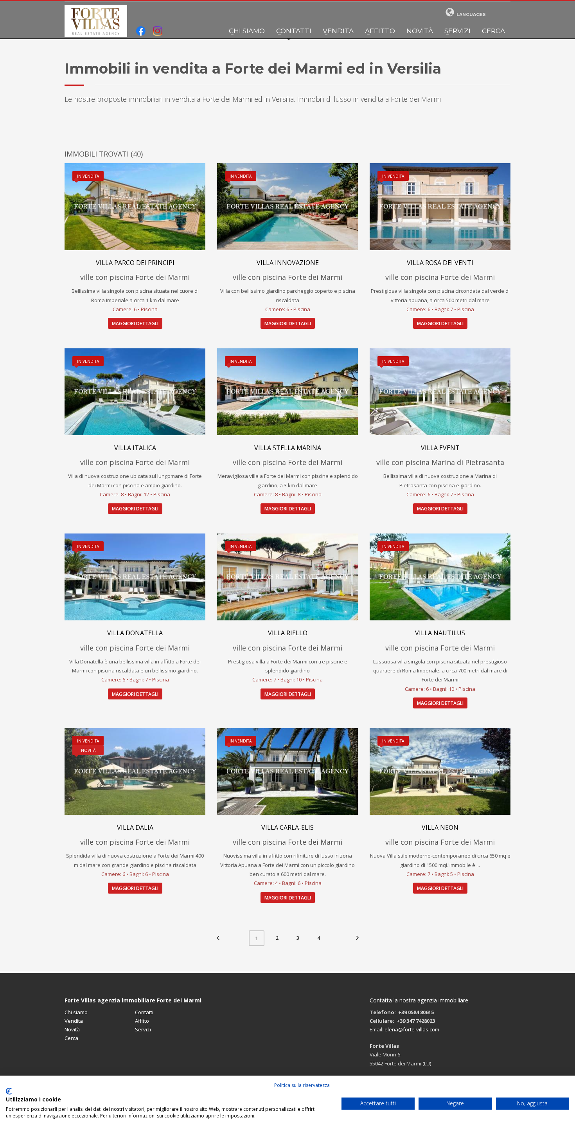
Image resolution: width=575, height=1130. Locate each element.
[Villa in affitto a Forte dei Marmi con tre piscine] (287, 576)
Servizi (457, 31)
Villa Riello (287, 633)
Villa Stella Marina (287, 447)
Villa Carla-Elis (287, 827)
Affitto (380, 31)
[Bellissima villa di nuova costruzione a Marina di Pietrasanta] (440, 391)
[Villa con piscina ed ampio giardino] (440, 771)
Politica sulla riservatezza (302, 1085)
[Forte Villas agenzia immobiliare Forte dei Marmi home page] (96, 20)
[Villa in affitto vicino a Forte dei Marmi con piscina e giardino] (287, 391)
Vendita (338, 31)
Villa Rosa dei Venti (440, 262)
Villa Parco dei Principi (135, 262)
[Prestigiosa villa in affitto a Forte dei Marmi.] (135, 576)
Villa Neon (440, 827)
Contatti (293, 31)
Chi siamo (247, 31)
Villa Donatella (135, 633)
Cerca (493, 31)
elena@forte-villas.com (412, 1029)
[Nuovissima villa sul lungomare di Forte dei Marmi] (135, 391)
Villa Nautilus (440, 633)
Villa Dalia (135, 827)
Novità (419, 31)
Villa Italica (135, 447)
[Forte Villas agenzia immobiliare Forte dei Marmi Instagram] (158, 32)
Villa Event (440, 447)
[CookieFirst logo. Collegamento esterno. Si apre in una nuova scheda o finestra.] (9, 1091)
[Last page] (357, 938)
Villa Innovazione (288, 262)
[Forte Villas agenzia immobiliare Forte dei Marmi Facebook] (141, 32)
